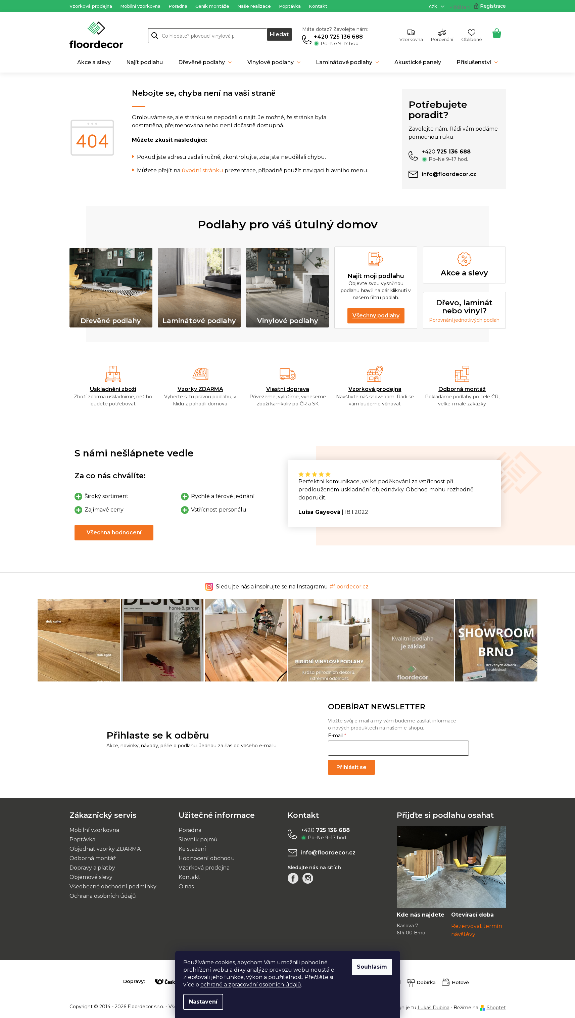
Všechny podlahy (375, 315)
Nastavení (203, 1002)
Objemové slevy (90, 877)
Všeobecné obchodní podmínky (112, 886)
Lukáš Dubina (433, 1008)
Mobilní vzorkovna (140, 6)
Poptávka (290, 6)
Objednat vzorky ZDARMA (105, 849)
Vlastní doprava (287, 389)
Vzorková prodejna (90, 6)
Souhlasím (372, 967)
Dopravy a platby (92, 868)
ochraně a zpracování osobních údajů (250, 984)
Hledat (279, 34)
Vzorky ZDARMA (200, 389)
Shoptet (496, 1008)
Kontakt (318, 6)
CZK (433, 6)
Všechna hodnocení (114, 532)
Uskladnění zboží (113, 389)
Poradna (178, 6)
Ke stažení (192, 849)
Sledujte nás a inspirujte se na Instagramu (292, 586)
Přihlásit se (351, 767)
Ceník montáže (212, 6)
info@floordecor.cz (328, 852)
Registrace (493, 6)
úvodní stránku (202, 170)
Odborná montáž (462, 389)
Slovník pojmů (198, 839)
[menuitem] (93, 62)
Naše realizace (254, 6)
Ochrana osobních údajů (102, 896)
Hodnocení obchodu (207, 858)
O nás (186, 886)
